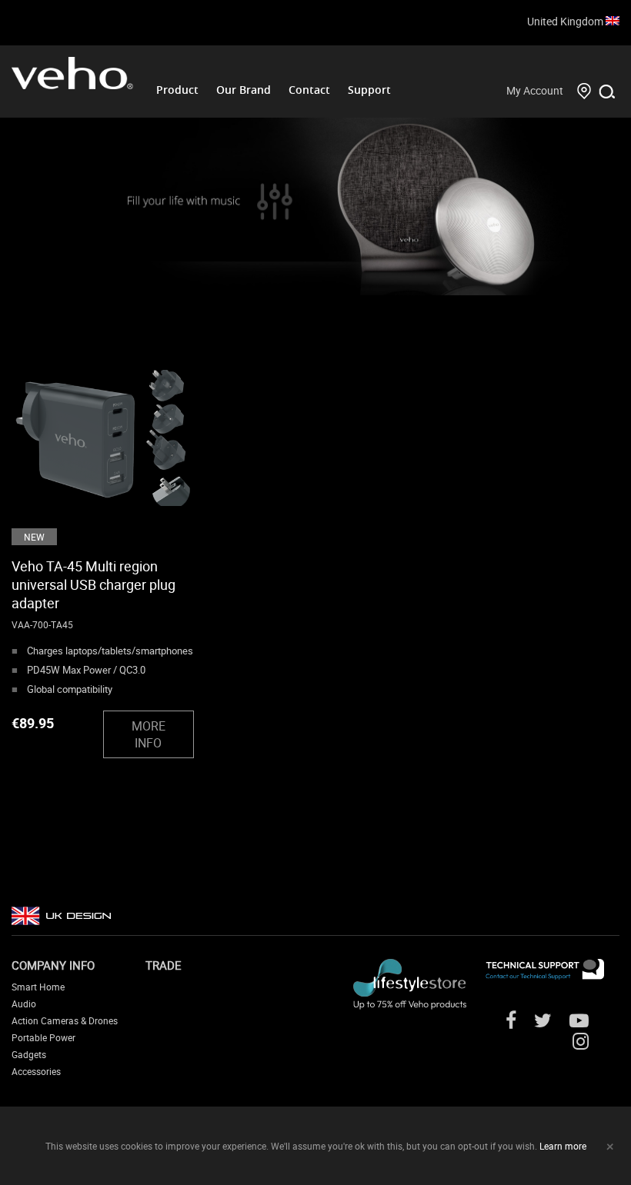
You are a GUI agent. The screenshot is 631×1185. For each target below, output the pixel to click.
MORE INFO (148, 734)
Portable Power (43, 1037)
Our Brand (243, 89)
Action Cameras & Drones (65, 1020)
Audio (24, 1003)
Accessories (36, 1071)
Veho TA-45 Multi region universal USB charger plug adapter (93, 584)
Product (177, 89)
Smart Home (38, 986)
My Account (534, 90)
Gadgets (29, 1054)
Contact (309, 89)
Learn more (562, 1146)
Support (369, 89)
